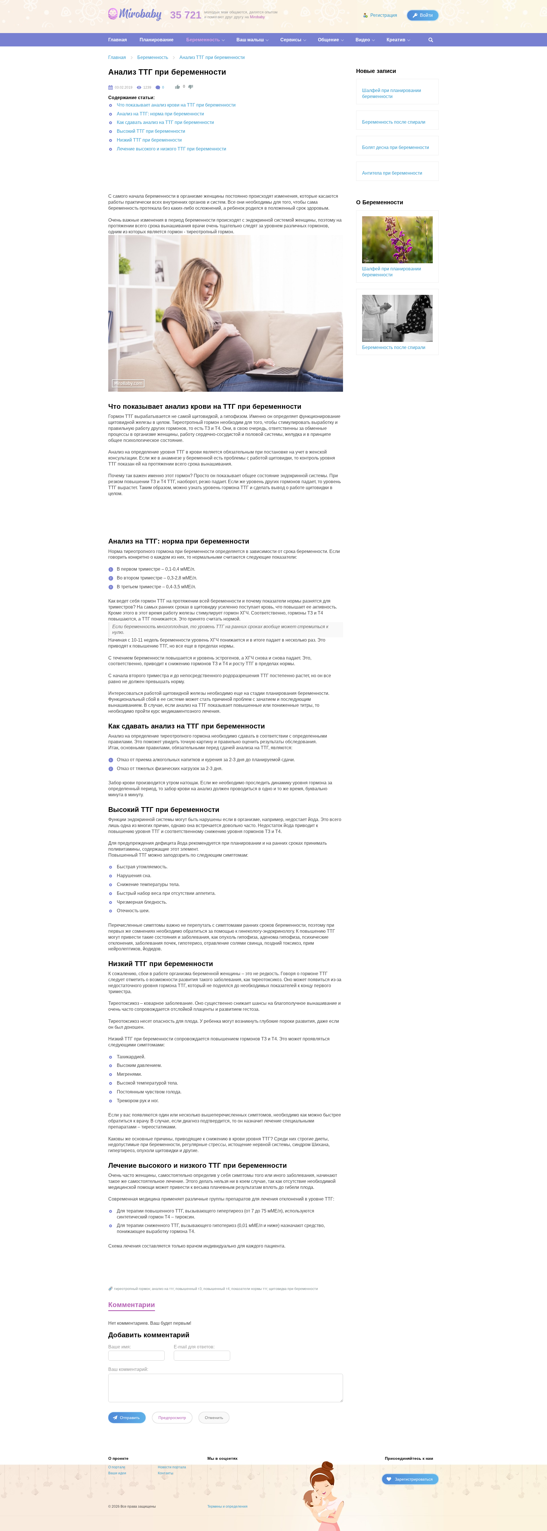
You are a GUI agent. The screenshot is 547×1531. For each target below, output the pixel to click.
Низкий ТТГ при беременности (149, 140)
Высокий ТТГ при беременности (151, 131)
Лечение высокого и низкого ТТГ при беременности (171, 148)
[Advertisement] (212, 176)
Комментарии (131, 1305)
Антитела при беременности (392, 173)
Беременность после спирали (393, 122)
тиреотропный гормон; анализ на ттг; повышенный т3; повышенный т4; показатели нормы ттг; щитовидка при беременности (216, 1289)
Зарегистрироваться (414, 1479)
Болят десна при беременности (395, 147)
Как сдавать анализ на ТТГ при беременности (165, 122)
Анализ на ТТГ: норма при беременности (160, 113)
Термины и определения (227, 1506)
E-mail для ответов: (194, 1346)
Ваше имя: (119, 1346)
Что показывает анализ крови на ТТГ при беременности (176, 105)
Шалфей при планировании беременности (391, 93)
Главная (117, 57)
